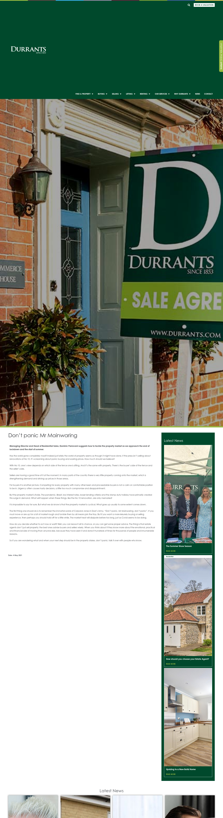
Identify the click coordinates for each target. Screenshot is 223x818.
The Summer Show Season (179, 546)
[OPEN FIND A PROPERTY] (92, 94)
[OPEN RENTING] (149, 94)
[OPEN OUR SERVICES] (169, 94)
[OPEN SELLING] (120, 94)
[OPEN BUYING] (106, 94)
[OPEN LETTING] (134, 94)
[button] (189, 5)
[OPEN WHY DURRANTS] (190, 94)
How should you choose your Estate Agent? (187, 659)
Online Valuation (221, 56)
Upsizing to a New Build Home (181, 769)
